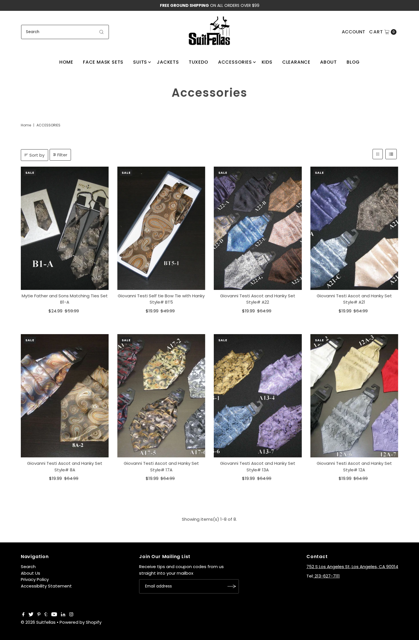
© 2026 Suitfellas (38, 622)
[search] (101, 32)
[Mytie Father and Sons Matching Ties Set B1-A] (65, 228)
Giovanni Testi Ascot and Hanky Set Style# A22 (257, 299)
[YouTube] (54, 615)
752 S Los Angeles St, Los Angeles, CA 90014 (352, 567)
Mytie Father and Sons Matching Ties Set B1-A (65, 299)
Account (353, 32)
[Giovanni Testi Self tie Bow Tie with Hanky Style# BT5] (161, 228)
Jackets (168, 62)
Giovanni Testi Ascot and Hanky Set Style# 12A (354, 466)
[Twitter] (31, 615)
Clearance (296, 62)
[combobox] (65, 32)
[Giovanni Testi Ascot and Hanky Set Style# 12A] (354, 395)
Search (28, 567)
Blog (353, 62)
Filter (62, 155)
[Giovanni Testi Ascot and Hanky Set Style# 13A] (258, 395)
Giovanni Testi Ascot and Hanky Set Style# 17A (161, 466)
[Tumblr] (46, 615)
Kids (267, 62)
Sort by (36, 155)
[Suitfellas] (209, 31)
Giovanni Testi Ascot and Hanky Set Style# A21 (354, 299)
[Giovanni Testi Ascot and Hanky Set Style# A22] (258, 228)
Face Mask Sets (103, 62)
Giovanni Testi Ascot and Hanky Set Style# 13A (257, 466)
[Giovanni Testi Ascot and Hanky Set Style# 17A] (161, 395)
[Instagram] (71, 615)
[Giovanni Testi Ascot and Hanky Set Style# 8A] (65, 395)
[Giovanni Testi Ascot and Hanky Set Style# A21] (354, 228)
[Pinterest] (38, 615)
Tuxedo (198, 62)
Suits (140, 62)
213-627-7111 (327, 576)
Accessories (235, 62)
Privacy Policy (35, 579)
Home (66, 62)
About (328, 62)
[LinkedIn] (63, 615)
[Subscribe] (232, 586)
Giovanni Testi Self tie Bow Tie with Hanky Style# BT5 (161, 299)
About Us (30, 573)
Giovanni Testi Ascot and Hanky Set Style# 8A (64, 466)
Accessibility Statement (46, 586)
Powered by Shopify (80, 622)
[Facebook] (23, 615)
